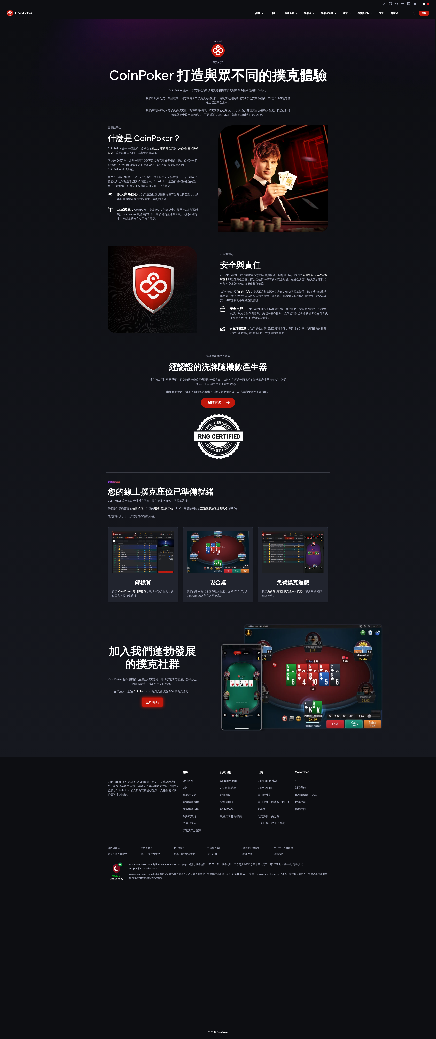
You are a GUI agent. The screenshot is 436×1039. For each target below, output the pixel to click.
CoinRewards (142, 691)
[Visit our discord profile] (402, 3)
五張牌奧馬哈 (191, 802)
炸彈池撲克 (189, 823)
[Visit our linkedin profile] (408, 3)
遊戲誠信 (278, 853)
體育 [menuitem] (345, 13)
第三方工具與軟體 (283, 848)
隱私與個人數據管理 (118, 853)
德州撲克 (137, 508)
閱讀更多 (214, 403)
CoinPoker (302, 772)
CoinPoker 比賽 (267, 780)
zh (424, 4)
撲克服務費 (246, 853)
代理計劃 (300, 802)
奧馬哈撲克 (189, 795)
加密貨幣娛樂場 (192, 830)
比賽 (260, 772)
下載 (424, 13)
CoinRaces (227, 809)
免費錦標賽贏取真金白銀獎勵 (285, 591)
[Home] (125, 772)
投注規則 (212, 853)
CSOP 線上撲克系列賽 (271, 823)
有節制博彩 (243, 291)
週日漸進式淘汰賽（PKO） (274, 802)
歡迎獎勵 (225, 795)
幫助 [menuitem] (381, 13)
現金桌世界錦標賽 (231, 816)
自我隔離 (179, 848)
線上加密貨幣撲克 (163, 148)
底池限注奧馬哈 (163, 508)
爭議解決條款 (214, 848)
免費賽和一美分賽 (268, 816)
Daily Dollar (265, 787)
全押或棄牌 (189, 816)
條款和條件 (114, 848)
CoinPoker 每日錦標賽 (132, 591)
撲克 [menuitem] (257, 13)
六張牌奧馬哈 (191, 809)
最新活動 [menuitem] (289, 13)
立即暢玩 (152, 702)
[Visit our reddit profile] (415, 3)
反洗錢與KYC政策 (250, 848)
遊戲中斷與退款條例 (185, 853)
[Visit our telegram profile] (396, 3)
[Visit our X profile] (384, 3)
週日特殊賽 (264, 795)
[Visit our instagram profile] (390, 3)
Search (413, 13)
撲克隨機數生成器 (306, 795)
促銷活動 (225, 772)
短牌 (185, 787)
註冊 (297, 780)
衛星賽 (262, 809)
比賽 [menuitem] (272, 13)
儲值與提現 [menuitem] (363, 13)
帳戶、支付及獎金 (150, 853)
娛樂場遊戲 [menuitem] (327, 13)
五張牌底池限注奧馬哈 (214, 508)
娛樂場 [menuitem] (307, 13)
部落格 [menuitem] (394, 13)
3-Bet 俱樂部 (228, 787)
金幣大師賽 (227, 802)
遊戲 (185, 772)
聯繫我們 (300, 809)
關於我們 (300, 787)
